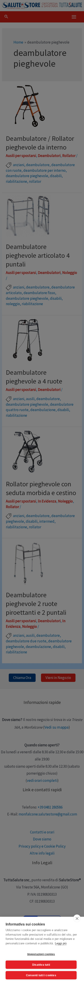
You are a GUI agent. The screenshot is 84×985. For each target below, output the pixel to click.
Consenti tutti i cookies (41, 975)
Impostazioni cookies (41, 954)
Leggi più (61, 943)
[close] (77, 918)
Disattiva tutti (41, 964)
